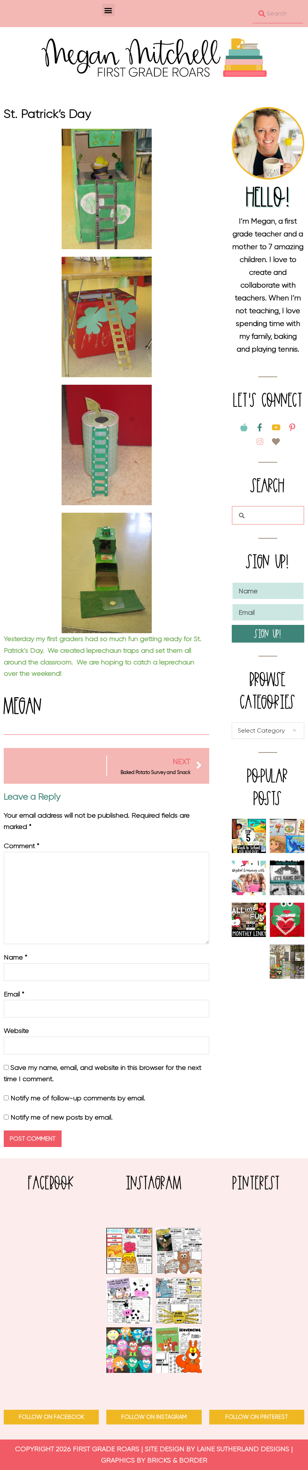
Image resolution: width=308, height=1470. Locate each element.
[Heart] (276, 441)
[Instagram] (260, 441)
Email (14, 994)
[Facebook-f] (260, 427)
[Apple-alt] (244, 427)
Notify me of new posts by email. (62, 1117)
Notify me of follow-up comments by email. (78, 1098)
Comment (21, 846)
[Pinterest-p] (292, 427)
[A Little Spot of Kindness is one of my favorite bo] (129, 1350)
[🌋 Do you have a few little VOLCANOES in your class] (129, 1251)
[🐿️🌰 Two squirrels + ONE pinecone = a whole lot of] (179, 1350)
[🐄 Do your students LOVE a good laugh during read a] (129, 1301)
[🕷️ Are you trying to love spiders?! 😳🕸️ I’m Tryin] (179, 1301)
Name (15, 957)
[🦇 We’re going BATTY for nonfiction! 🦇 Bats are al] (179, 1251)
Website (16, 1030)
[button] (108, 10)
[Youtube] (276, 427)
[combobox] (277, 13)
